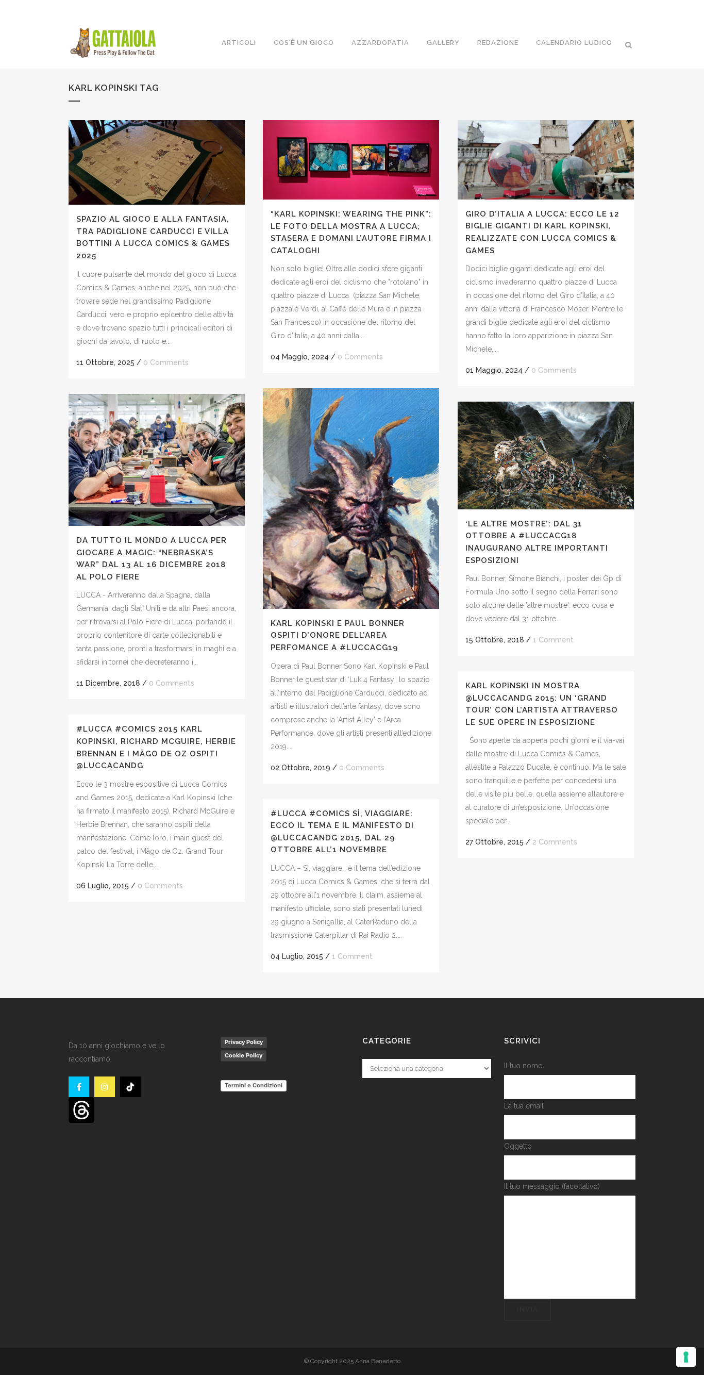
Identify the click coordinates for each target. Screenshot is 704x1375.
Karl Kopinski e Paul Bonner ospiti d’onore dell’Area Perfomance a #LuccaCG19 (338, 635)
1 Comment (553, 640)
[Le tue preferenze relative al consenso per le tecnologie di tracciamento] (686, 1357)
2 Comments (554, 842)
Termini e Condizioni (253, 1085)
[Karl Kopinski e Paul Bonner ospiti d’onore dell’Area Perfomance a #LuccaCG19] (351, 498)
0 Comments (166, 362)
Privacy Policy (244, 1042)
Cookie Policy (243, 1055)
